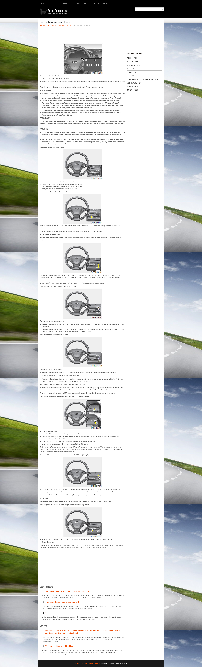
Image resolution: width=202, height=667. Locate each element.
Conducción (68, 25)
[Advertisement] (82, 35)
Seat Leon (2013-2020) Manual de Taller (143, 79)
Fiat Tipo (86, 3)
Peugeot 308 (52, 3)
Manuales (42, 3)
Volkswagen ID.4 (134, 86)
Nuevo (77, 663)
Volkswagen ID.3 (134, 83)
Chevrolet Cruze (76, 3)
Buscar (97, 663)
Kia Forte (105, 3)
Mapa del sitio (89, 663)
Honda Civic (95, 3)
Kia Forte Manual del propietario (55, 25)
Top (82, 663)
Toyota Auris (63, 3)
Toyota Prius (132, 90)
